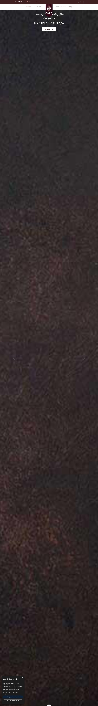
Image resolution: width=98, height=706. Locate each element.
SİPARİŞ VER (49, 29)
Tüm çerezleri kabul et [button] (13, 697)
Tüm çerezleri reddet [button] (13, 700)
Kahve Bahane (60, 6)
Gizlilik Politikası (12, 694)
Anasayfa (28, 6)
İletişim (70, 6)
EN (83, 3)
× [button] (22, 677)
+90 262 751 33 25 (19, 2)
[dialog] (13, 690)
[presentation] (14, 358)
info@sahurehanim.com (34, 2)
